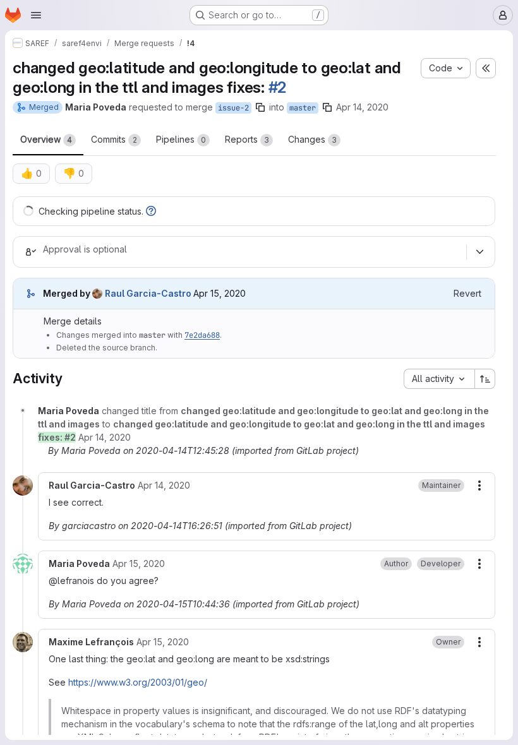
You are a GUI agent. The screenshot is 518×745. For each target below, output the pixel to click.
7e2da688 (202, 335)
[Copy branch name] (260, 107)
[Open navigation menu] (36, 15)
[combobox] (439, 379)
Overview (46, 139)
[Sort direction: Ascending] (485, 379)
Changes (312, 139)
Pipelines (181, 139)
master (302, 108)
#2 (277, 87)
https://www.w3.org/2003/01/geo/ (137, 682)
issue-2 (233, 108)
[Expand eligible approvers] (479, 251)
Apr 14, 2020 (362, 107)
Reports (247, 139)
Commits (114, 139)
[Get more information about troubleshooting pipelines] (151, 211)
